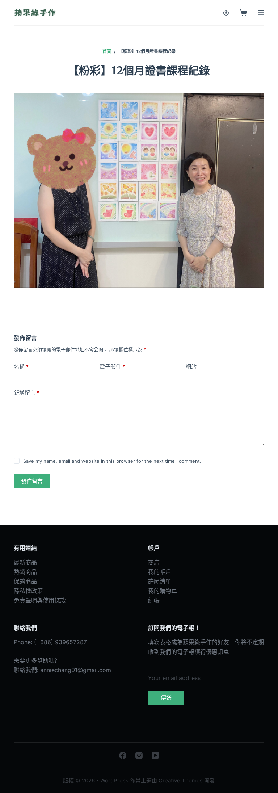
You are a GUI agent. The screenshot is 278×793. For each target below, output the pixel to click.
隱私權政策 (28, 591)
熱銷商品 (25, 571)
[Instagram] (139, 755)
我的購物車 (162, 591)
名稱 (21, 366)
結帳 (154, 600)
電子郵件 (112, 366)
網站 (191, 366)
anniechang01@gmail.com (75, 670)
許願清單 (159, 581)
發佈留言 (32, 481)
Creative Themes (181, 780)
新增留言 (26, 392)
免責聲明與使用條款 (40, 600)
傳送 (166, 697)
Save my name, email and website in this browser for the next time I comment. (112, 461)
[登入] (226, 13)
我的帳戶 (159, 571)
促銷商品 (25, 581)
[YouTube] (155, 755)
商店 (154, 562)
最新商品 (25, 562)
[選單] (261, 12)
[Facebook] (122, 755)
